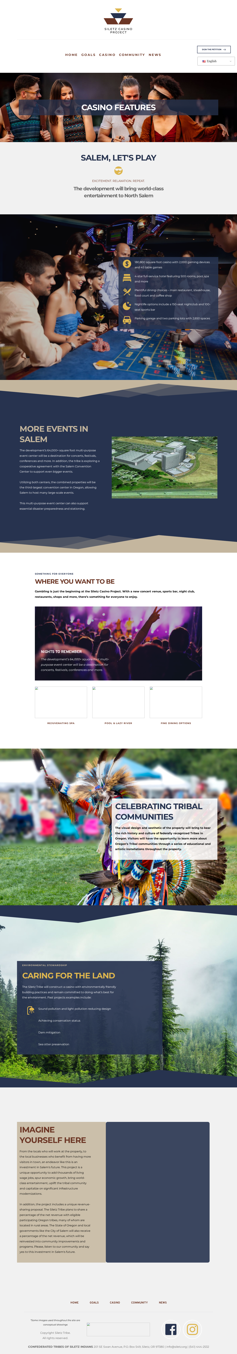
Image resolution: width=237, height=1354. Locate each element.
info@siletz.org (176, 1346)
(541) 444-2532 (199, 1346)
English (211, 61)
